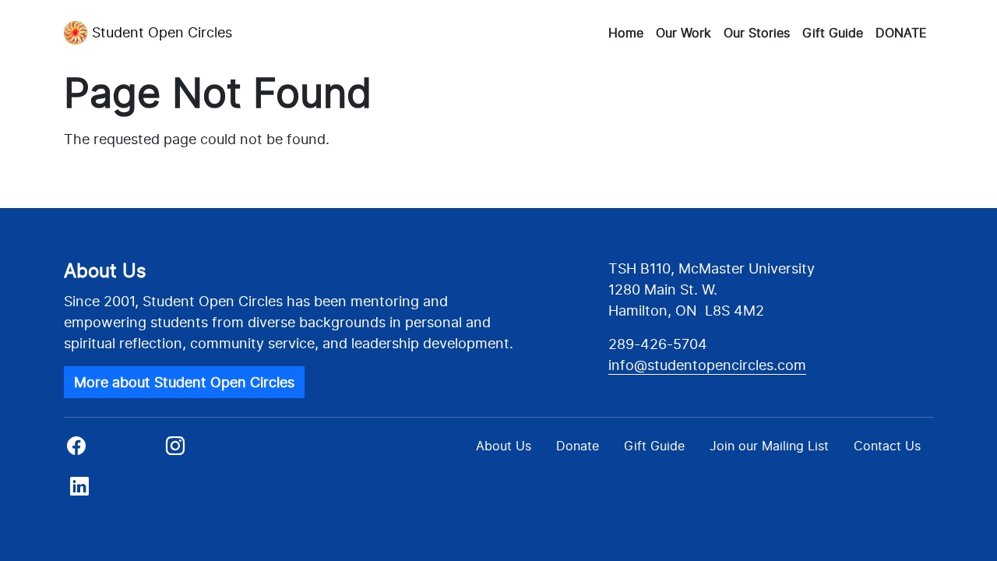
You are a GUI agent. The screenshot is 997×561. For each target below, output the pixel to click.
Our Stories (757, 33)
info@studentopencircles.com (707, 365)
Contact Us (887, 445)
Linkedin (107, 491)
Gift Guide (832, 33)
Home (625, 33)
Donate (577, 445)
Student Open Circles (162, 32)
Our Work (683, 33)
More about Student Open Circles (184, 382)
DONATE (901, 33)
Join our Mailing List (769, 445)
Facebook (112, 450)
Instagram (211, 450)
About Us (503, 445)
